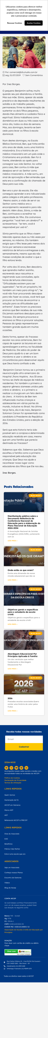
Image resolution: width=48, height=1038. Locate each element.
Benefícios (8, 844)
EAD (6, 839)
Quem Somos (9, 795)
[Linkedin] (26, 768)
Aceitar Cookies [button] (34, 23)
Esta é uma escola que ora (14, 854)
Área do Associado (11, 834)
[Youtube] (16, 768)
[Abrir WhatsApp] (41, 1031)
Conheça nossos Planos (13, 873)
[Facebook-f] (6, 768)
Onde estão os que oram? (21, 570)
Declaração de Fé (11, 800)
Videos (7, 883)
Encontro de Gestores (12, 878)
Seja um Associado (11, 867)
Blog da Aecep (10, 888)
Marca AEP (8, 810)
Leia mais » (12, 541)
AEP (6, 815)
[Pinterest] (21, 768)
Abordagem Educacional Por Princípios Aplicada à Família (22, 655)
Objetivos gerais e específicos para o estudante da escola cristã (23, 612)
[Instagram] (11, 768)
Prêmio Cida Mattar (12, 849)
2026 (10, 698)
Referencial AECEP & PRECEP (15, 820)
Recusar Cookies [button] (14, 23)
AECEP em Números (12, 805)
